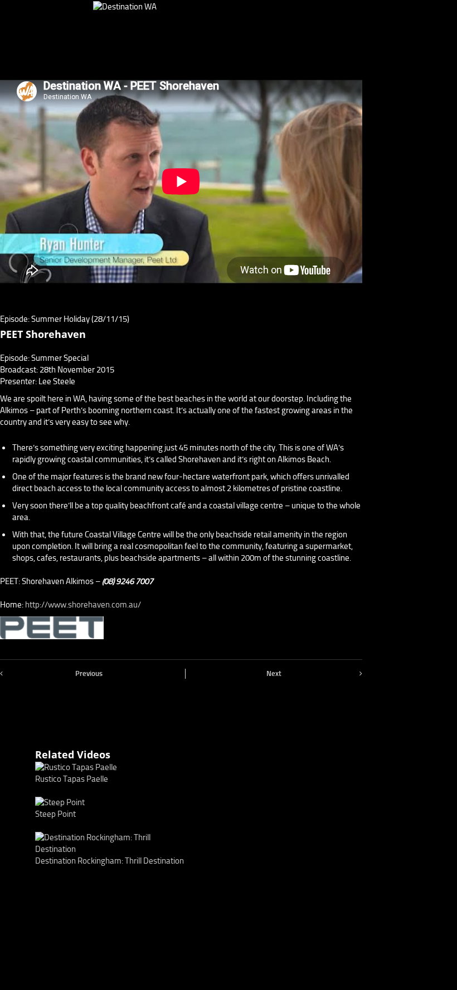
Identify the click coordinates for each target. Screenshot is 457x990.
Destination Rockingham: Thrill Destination (109, 861)
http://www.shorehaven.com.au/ (83, 605)
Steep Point (55, 814)
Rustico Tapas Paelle (71, 779)
